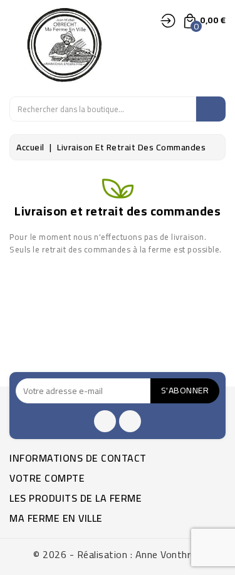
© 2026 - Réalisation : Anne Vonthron (117, 554)
